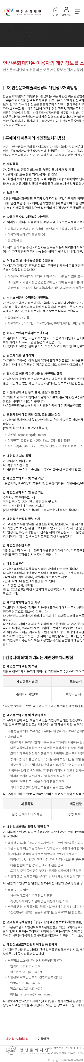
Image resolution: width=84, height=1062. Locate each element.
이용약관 (43, 1038)
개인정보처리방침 (17, 1038)
